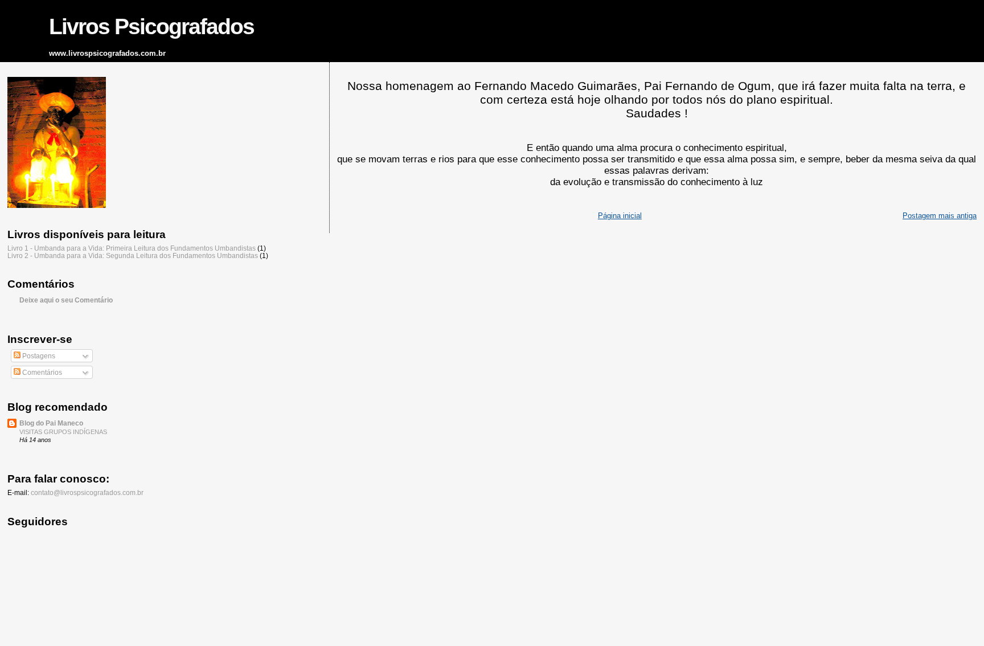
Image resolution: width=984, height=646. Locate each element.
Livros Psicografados (151, 26)
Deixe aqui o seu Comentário (66, 300)
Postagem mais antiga (940, 215)
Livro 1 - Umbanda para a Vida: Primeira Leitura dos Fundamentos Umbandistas (131, 248)
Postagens (37, 356)
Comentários (41, 373)
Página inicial (620, 215)
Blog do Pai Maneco (51, 423)
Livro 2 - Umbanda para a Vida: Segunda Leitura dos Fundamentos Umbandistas (132, 255)
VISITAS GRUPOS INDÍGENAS (63, 431)
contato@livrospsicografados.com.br (87, 493)
